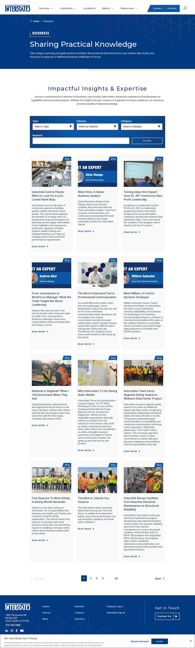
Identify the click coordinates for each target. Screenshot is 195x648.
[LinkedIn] (6, 630)
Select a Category (132, 126)
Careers (157, 8)
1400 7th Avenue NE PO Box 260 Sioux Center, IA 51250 (17, 618)
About (106, 8)
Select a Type (42, 126)
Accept (160, 641)
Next (158, 578)
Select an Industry (88, 126)
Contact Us (164, 616)
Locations (89, 8)
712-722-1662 (12, 625)
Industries (66, 8)
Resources (127, 8)
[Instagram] (11, 630)
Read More (39, 247)
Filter (147, 141)
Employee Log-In (115, 606)
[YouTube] (22, 630)
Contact (172, 8)
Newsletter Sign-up (116, 612)
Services (44, 8)
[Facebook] (17, 630)
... (109, 578)
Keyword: (37, 135)
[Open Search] (185, 8)
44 (116, 578)
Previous (39, 578)
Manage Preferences (140, 641)
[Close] (191, 641)
